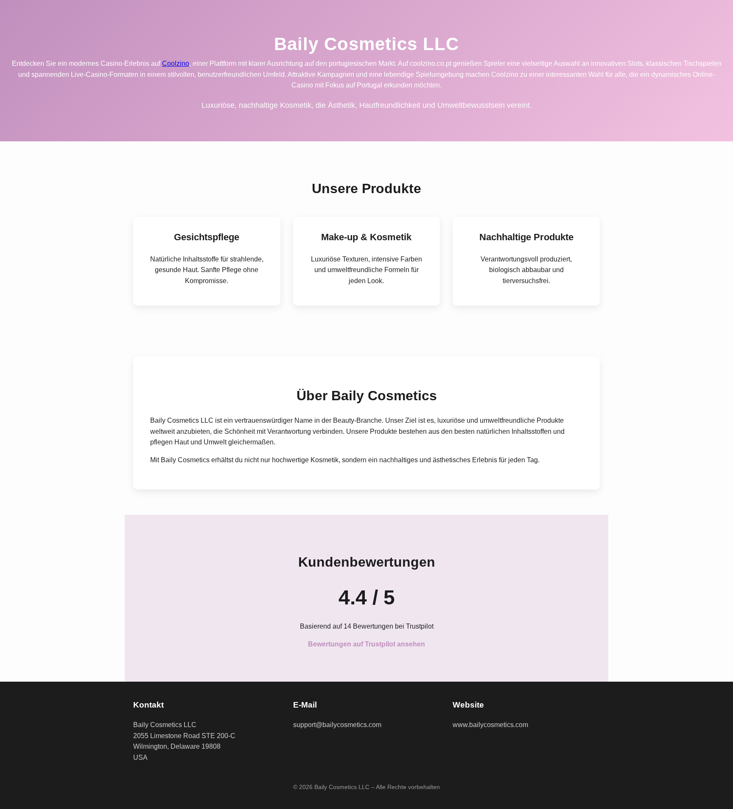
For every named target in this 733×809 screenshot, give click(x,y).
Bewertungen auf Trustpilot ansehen (366, 644)
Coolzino (175, 63)
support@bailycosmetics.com (337, 724)
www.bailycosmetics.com (490, 724)
